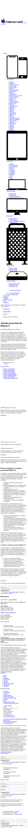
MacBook (6, 678)
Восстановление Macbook (10, 721)
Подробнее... (7, 769)
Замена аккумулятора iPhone (11, 378)
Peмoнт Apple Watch (9, 683)
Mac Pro (6, 680)
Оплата (5, 694)
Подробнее (3, 415)
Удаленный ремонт (8, 723)
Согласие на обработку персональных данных (15, 719)
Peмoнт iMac (7, 679)
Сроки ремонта (7, 695)
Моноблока (6, 684)
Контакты (6, 691)
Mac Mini (6, 682)
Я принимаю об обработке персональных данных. (13, 762)
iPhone (5, 675)
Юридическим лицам (9, 702)
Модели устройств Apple (10, 698)
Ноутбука (6, 686)
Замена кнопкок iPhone (9, 373)
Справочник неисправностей (11, 703)
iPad (5, 676)
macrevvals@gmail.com (10, 612)
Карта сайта (7, 720)
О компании (7, 692)
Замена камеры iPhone (9, 377)
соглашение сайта (13, 592)
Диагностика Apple (8, 696)
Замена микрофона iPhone (10, 375)
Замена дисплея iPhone (9, 368)
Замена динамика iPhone (10, 374)
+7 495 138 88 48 (5, 306)
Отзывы (6, 699)
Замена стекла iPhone (9, 370)
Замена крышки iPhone (9, 371)
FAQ (5, 700)
